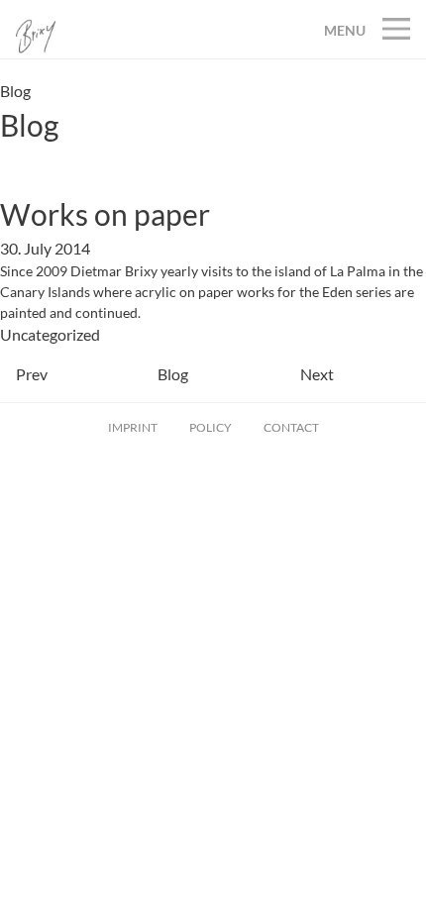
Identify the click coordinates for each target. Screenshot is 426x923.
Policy (210, 427)
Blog (173, 373)
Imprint (133, 427)
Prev (32, 373)
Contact (291, 427)
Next (317, 373)
